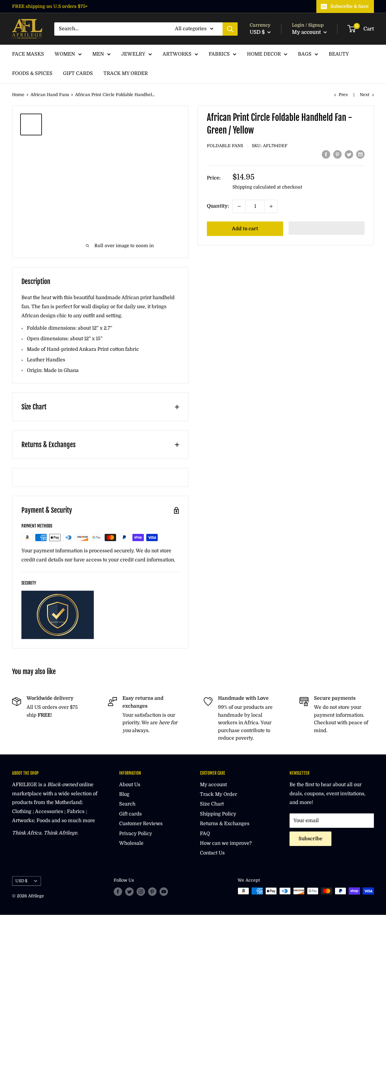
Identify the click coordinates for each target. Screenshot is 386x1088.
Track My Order (218, 794)
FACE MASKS (28, 54)
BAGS (305, 54)
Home (18, 94)
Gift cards (130, 814)
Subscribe (310, 838)
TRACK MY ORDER (125, 73)
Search (127, 804)
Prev (343, 94)
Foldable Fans (225, 145)
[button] (327, 228)
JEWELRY (133, 54)
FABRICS (219, 54)
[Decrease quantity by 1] (239, 206)
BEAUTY (339, 54)
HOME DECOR (264, 54)
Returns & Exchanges (224, 823)
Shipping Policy (218, 814)
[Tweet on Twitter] (349, 154)
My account (307, 32)
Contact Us (212, 853)
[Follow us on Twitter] (129, 891)
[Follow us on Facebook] (118, 891)
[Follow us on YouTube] (164, 891)
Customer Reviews (141, 823)
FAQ (205, 833)
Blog (124, 794)
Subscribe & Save (350, 6)
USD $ (21, 881)
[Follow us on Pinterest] (152, 891)
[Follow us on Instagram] (141, 891)
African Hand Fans (49, 94)
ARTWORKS (177, 54)
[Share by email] (360, 154)
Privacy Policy (135, 833)
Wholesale (131, 843)
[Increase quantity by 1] (271, 206)
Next (364, 94)
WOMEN (65, 54)
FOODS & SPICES (32, 73)
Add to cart (245, 228)
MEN (98, 54)
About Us (129, 784)
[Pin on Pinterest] (337, 154)
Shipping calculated (254, 187)
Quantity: (218, 206)
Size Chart (212, 804)
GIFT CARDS (78, 73)
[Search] (230, 29)
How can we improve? (226, 843)
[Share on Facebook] (326, 154)
